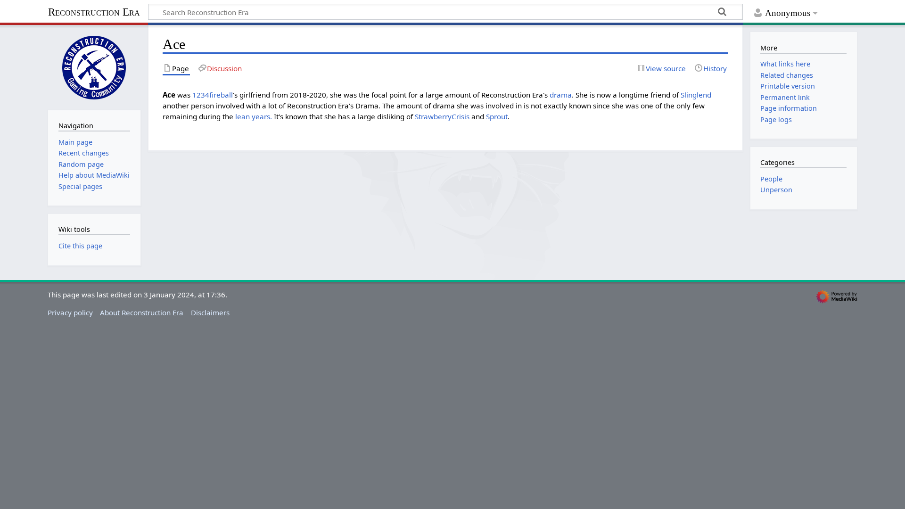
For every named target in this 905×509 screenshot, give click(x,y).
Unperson (776, 189)
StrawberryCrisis (442, 116)
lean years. (253, 116)
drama (561, 94)
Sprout (497, 116)
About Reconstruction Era (141, 312)
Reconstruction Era (94, 12)
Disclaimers (210, 312)
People (771, 178)
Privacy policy (70, 312)
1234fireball (212, 94)
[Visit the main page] (94, 66)
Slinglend (696, 94)
